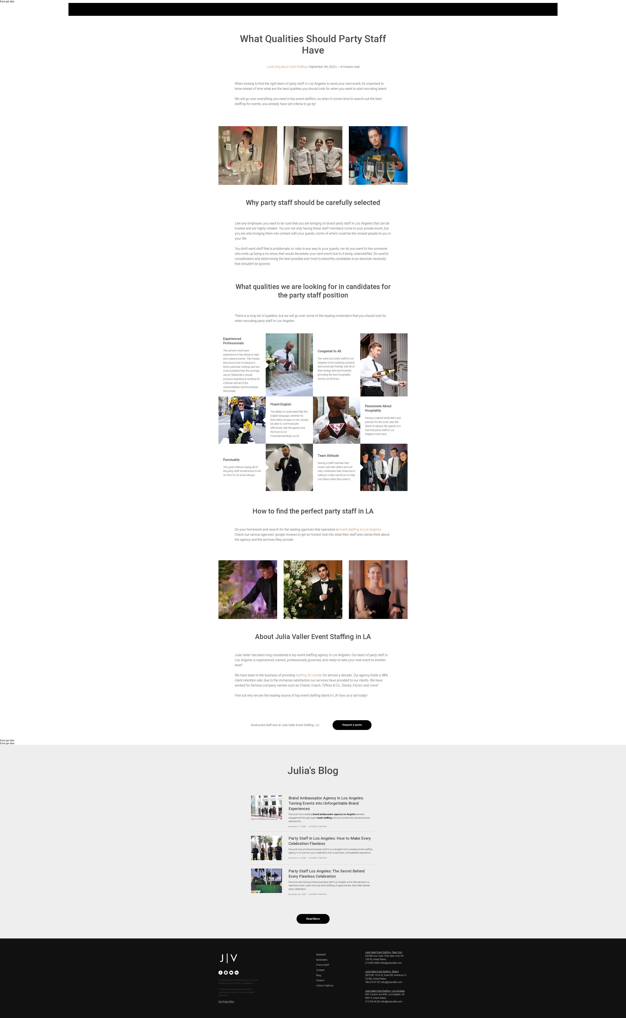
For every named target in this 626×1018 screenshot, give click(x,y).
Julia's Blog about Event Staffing (286, 66)
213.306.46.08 (372, 1001)
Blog (318, 975)
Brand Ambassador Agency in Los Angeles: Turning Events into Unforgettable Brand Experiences (326, 803)
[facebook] (220, 973)
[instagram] (226, 973)
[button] (352, 725)
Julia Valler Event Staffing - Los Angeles (385, 991)
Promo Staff (322, 965)
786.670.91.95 (372, 982)
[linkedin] (237, 973)
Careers (320, 980)
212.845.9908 (372, 963)
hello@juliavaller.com (391, 963)
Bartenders (322, 960)
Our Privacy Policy (226, 1001)
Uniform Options (324, 985)
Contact (320, 970)
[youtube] (231, 973)
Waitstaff (321, 954)
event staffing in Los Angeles (360, 529)
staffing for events (309, 675)
